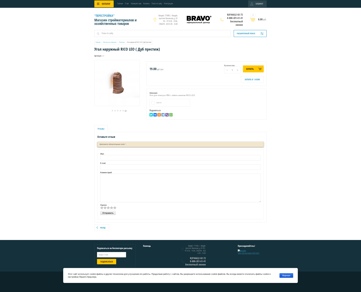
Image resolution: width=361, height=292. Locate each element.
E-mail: (103, 163)
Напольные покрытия (109, 42)
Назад (102, 227)
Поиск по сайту (157, 3)
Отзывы (101, 128)
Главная (120, 3)
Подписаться (106, 261)
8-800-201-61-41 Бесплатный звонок (235, 21)
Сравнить (159, 102)
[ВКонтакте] (155, 114)
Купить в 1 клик (252, 79)
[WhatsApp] (171, 114)
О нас (127, 3)
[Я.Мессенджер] (151, 114)
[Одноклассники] (159, 114)
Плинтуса (122, 42)
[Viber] (167, 114)
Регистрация (168, 3)
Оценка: (103, 205)
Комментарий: (106, 172)
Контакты (146, 3)
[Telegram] (163, 114)
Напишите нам (136, 3)
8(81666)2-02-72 (235, 14)
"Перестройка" (104, 15)
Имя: (102, 154)
